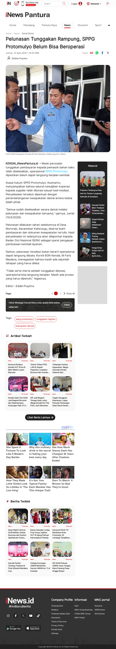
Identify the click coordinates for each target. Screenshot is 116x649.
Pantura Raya (49, 25)
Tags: (9, 317)
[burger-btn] (107, 3)
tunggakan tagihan (46, 319)
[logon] (9, 3)
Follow (67, 305)
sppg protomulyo (24, 319)
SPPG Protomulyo (56, 171)
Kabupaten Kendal (25, 326)
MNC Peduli (80, 617)
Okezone (98, 606)
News (67, 25)
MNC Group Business (84, 610)
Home (12, 25)
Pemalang (29, 25)
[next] (64, 293)
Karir (77, 606)
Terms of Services (58, 621)
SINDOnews (100, 610)
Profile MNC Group (82, 614)
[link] (91, 52)
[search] (64, 4)
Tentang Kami (57, 606)
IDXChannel (100, 614)
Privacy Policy (57, 625)
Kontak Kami (56, 629)
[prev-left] (52, 293)
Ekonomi (83, 25)
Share (85, 53)
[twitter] (107, 52)
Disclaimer (55, 617)
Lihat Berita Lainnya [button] (38, 417)
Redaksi (54, 610)
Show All (70, 293)
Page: (8, 293)
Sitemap (54, 633)
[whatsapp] (97, 52)
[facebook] (102, 52)
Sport (98, 25)
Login (74, 3)
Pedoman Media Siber (60, 614)
